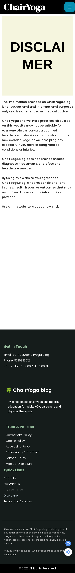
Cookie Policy (15, 441)
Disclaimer (11, 496)
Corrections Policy (19, 435)
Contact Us (12, 484)
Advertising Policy (18, 446)
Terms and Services (18, 501)
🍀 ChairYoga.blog (29, 390)
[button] (69, 7)
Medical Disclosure (19, 464)
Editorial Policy (16, 458)
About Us (10, 478)
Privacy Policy (13, 490)
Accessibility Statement (22, 452)
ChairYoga (24, 6)
